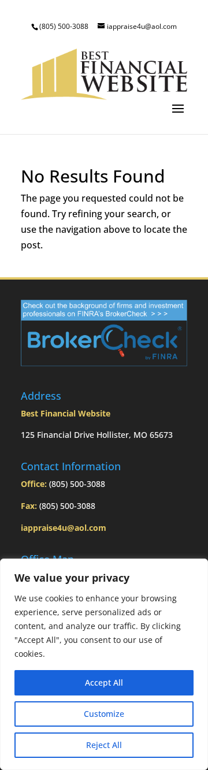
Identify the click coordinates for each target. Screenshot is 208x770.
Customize (104, 713)
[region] (104, 664)
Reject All (104, 744)
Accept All (104, 682)
